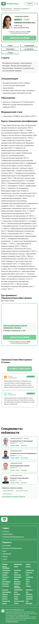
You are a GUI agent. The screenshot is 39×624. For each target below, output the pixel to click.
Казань (4, 603)
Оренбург (17, 594)
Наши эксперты (7, 534)
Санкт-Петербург (5, 567)
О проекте (5, 531)
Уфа (27, 592)
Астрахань (5, 572)
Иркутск (4, 599)
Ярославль (29, 603)
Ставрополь (29, 577)
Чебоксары (29, 596)
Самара (28, 564)
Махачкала (17, 581)
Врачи (4, 551)
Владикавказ (6, 581)
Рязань (16, 603)
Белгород (5, 577)
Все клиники (6, 545)
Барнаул (4, 575)
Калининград (18, 564)
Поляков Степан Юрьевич (19, 478)
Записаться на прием (19, 38)
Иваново (5, 594)
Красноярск (17, 577)
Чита (27, 601)
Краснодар (17, 575)
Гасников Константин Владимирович (23, 453)
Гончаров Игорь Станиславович (21, 441)
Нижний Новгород (17, 586)
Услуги (4, 559)
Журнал (5, 556)
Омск (15, 592)
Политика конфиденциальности (13, 536)
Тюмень (28, 586)
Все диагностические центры (12, 548)
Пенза (16, 596)
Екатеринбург (6, 592)
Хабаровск (29, 594)
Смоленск (29, 572)
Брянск (4, 579)
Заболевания (6, 553)
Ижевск (4, 596)
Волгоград (5, 586)
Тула (27, 584)
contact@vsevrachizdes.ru (12, 621)
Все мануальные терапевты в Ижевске (13, 496)
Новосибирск (18, 590)
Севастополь (30, 570)
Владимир (5, 584)
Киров (16, 572)
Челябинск (29, 599)
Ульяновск (29, 590)
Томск (28, 581)
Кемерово (17, 570)
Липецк (16, 579)
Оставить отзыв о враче (19, 369)
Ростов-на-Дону (19, 601)
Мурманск (17, 584)
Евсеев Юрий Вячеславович (20, 466)
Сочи (27, 575)
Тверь (27, 579)
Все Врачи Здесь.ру (4, 519)
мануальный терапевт (21, 16)
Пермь (16, 599)
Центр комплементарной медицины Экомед (15, 326)
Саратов (28, 566)
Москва (4, 564)
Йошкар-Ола (6, 601)
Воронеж (5, 590)
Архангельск (6, 570)
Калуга (16, 566)
